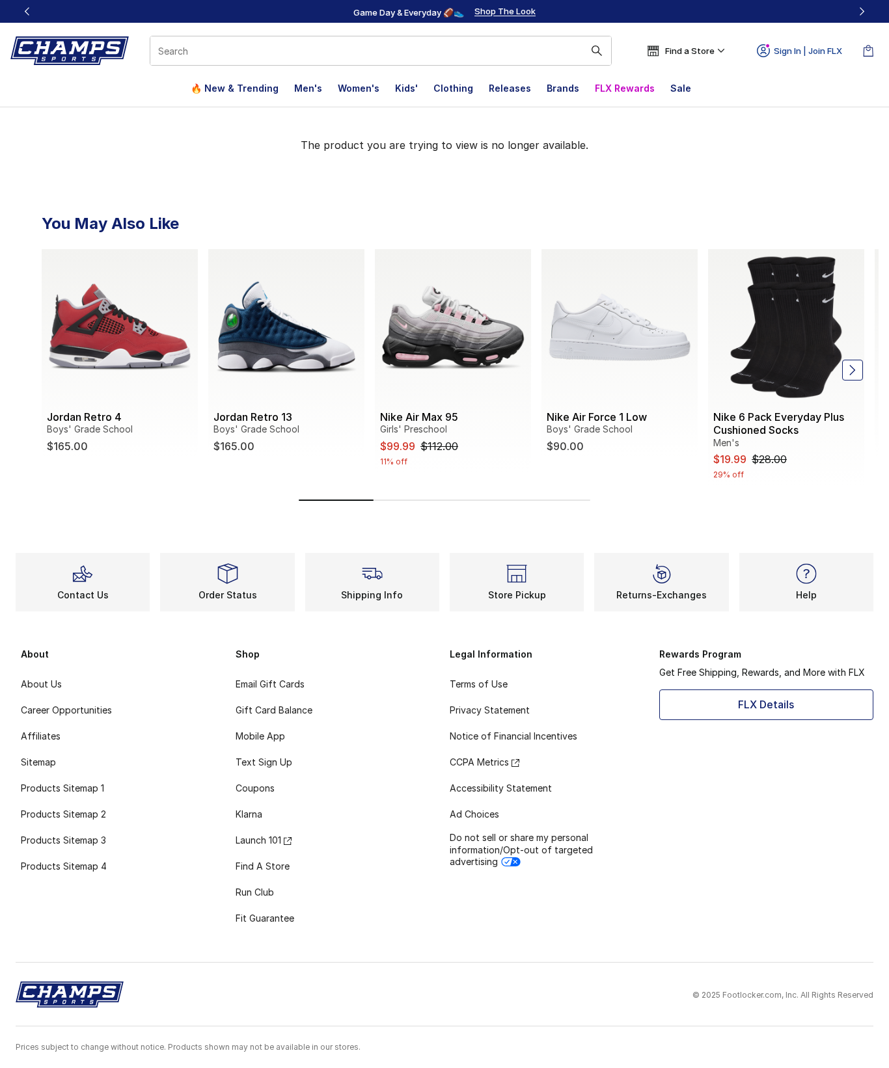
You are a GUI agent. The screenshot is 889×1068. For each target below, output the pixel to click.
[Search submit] (596, 50)
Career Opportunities (66, 709)
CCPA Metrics (479, 762)
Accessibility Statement (501, 788)
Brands (563, 88)
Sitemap (38, 762)
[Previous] (27, 11)
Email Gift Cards (270, 683)
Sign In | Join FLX (808, 51)
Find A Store (263, 866)
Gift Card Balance (274, 709)
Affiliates (41, 735)
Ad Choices (474, 814)
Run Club (255, 892)
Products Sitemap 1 (62, 788)
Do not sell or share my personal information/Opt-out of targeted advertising (521, 849)
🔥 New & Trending (235, 88)
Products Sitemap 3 (63, 840)
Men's (308, 88)
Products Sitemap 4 (64, 866)
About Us (41, 683)
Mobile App (260, 735)
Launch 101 (258, 840)
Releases (510, 88)
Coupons (255, 788)
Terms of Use (479, 683)
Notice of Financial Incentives (513, 735)
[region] (444, 12)
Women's (358, 88)
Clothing (453, 88)
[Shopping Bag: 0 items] (868, 51)
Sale (680, 88)
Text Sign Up (264, 762)
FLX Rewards (625, 88)
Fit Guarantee (265, 918)
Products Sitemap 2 (63, 814)
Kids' (406, 88)
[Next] (861, 11)
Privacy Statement (490, 709)
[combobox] (380, 50)
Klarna (249, 814)
